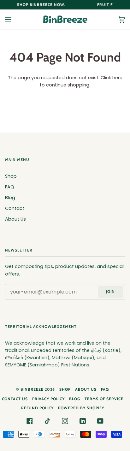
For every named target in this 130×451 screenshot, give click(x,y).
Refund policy (37, 408)
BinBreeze (32, 389)
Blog (10, 197)
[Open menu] (14, 19)
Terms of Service (104, 398)
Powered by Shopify (81, 408)
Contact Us (15, 398)
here (117, 77)
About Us (15, 219)
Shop (11, 176)
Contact (14, 208)
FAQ (9, 187)
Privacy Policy (48, 398)
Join (110, 291)
